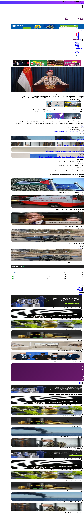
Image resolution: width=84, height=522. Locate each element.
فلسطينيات (77, 45)
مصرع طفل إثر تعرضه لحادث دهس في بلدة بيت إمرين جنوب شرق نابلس (68, 209)
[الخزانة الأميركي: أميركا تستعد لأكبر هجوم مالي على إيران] (47, 224)
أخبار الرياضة (77, 42)
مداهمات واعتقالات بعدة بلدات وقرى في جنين (74, 243)
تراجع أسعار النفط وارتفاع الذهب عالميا (74, 339)
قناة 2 (77, 35)
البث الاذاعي (79, 55)
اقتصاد (78, 50)
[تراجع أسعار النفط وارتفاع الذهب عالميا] (46, 338)
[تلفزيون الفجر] (69, 19)
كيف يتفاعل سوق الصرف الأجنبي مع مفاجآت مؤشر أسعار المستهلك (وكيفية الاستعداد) (65, 307)
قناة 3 (78, 36)
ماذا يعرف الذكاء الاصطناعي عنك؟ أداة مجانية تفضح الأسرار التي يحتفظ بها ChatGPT (66, 318)
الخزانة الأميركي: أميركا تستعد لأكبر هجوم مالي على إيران (72, 226)
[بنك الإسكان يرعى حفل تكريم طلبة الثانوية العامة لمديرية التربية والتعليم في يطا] (46, 359)
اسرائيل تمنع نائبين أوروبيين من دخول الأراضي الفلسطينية (71, 192)
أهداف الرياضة (79, 47)
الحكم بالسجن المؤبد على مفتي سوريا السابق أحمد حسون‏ (67, 145)
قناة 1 (77, 33)
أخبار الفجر (77, 43)
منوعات (78, 53)
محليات (78, 46)
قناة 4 (78, 37)
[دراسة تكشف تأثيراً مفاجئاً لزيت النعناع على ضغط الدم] (46, 328)
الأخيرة (80, 383)
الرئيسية (80, 30)
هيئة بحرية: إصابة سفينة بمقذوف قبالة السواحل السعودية (67, 139)
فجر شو (77, 39)
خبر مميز (81, 126)
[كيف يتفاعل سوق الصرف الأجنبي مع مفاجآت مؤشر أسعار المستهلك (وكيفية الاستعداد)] (46, 393)
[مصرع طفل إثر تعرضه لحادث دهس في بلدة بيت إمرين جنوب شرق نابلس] (47, 207)
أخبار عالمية (77, 44)
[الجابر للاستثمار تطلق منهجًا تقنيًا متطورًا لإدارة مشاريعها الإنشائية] (46, 349)
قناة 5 (78, 38)
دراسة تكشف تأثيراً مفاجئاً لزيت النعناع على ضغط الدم (72, 329)
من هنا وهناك (79, 48)
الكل (78, 41)
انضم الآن (82, 3)
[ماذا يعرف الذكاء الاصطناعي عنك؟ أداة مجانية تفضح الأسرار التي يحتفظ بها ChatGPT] (46, 317)
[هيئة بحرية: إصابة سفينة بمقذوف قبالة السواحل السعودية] (46, 435)
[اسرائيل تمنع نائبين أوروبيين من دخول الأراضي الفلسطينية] (47, 190)
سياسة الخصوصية (76, 31)
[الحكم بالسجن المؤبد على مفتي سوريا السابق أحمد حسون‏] (46, 446)
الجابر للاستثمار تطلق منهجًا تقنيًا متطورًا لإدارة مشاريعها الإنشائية (65, 151)
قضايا (78, 52)
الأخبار (81, 40)
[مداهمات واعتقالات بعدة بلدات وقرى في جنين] (47, 241)
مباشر (80, 32)
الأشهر (80, 382)
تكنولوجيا (77, 51)
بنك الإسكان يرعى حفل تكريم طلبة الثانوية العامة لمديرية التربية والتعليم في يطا (61, 157)
